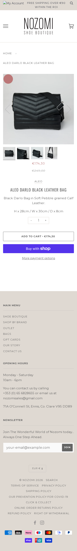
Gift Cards (12, 339)
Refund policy (19, 513)
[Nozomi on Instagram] (42, 523)
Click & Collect (38, 502)
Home (7, 53)
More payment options (38, 258)
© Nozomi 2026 (31, 480)
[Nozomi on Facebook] (35, 523)
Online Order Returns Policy (38, 507)
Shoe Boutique (15, 316)
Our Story (11, 345)
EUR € (36, 468)
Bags (7, 333)
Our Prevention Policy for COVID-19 (38, 496)
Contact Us (12, 351)
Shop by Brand (15, 322)
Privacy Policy (54, 485)
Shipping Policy (38, 491)
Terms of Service (25, 485)
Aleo (38, 181)
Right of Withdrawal (51, 513)
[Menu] (5, 26)
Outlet (8, 328)
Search (52, 480)
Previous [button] (10, 109)
